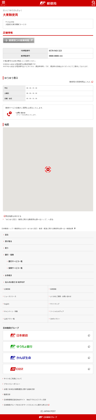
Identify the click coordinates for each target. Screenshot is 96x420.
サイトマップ (54, 304)
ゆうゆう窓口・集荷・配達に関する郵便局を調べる (46, 228)
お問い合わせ (20, 113)
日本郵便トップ (7, 228)
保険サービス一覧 (15, 268)
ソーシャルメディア (57, 311)
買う (6, 248)
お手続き (8, 275)
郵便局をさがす (20, 228)
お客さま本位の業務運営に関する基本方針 (19, 389)
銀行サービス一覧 (15, 261)
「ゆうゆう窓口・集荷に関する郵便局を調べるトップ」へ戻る (28, 219)
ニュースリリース (10, 296)
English (6, 304)
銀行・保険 (9, 254)
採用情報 (53, 289)
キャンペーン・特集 (11, 311)
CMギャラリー (55, 319)
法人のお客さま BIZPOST (15, 282)
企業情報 (7, 289)
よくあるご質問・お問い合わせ (60, 296)
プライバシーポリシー (12, 384)
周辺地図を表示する (13, 216)
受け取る (8, 241)
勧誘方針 (7, 394)
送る (6, 234)
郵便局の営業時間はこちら (80, 82)
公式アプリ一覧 (9, 319)
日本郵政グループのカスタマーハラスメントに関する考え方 (26, 405)
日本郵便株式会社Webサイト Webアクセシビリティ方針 (25, 399)
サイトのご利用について (13, 378)
